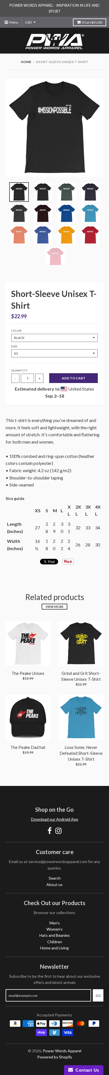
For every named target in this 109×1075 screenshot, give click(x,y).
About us (54, 884)
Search (55, 878)
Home (26, 62)
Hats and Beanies (54, 935)
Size (14, 346)
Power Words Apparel (62, 1050)
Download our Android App (54, 819)
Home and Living (54, 947)
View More (54, 606)
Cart (92, 22)
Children (54, 941)
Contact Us (86, 1070)
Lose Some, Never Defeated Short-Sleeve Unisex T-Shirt (81, 753)
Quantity (19, 370)
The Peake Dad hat (28, 747)
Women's (54, 929)
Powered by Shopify (54, 1057)
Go (98, 995)
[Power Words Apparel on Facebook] (50, 830)
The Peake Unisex (27, 673)
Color (16, 330)
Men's (54, 923)
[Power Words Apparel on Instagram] (58, 830)
